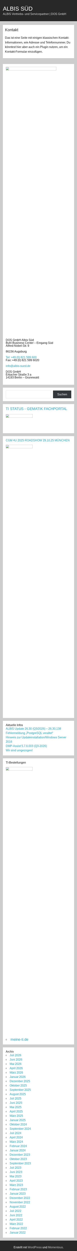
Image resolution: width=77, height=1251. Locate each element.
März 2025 (16, 1115)
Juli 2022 (15, 1210)
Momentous (55, 1247)
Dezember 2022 (20, 1197)
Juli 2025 (15, 1098)
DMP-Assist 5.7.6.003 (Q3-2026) (26, 746)
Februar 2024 (18, 1146)
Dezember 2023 (20, 1154)
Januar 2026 (18, 1076)
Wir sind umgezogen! (19, 750)
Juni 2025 (16, 1102)
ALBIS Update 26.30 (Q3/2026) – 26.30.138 (33, 728)
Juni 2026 (16, 1059)
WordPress (35, 1247)
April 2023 (16, 1180)
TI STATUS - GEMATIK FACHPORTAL (36, 409)
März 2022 (16, 1223)
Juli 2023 (15, 1167)
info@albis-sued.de (18, 365)
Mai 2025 (15, 1107)
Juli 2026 (15, 1055)
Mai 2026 (15, 1063)
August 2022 (18, 1206)
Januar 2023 (18, 1193)
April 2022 (16, 1219)
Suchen (62, 394)
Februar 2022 (18, 1228)
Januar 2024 (18, 1150)
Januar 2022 (18, 1232)
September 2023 (20, 1163)
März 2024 (16, 1141)
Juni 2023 (16, 1172)
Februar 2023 (18, 1189)
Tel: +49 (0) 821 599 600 (21, 357)
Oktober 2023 (18, 1159)
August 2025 (18, 1094)
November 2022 (20, 1202)
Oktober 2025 (18, 1085)
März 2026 (16, 1072)
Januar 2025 (18, 1120)
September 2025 (20, 1089)
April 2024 (16, 1137)
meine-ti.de (19, 1039)
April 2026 (16, 1068)
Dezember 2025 (20, 1081)
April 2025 (16, 1111)
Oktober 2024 (18, 1124)
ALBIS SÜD (18, 8)
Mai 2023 (15, 1176)
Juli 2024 (15, 1133)
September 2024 (20, 1128)
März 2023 (16, 1184)
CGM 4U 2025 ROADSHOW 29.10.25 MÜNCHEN (38, 440)
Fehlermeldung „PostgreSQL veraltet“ (29, 733)
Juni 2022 (16, 1215)
